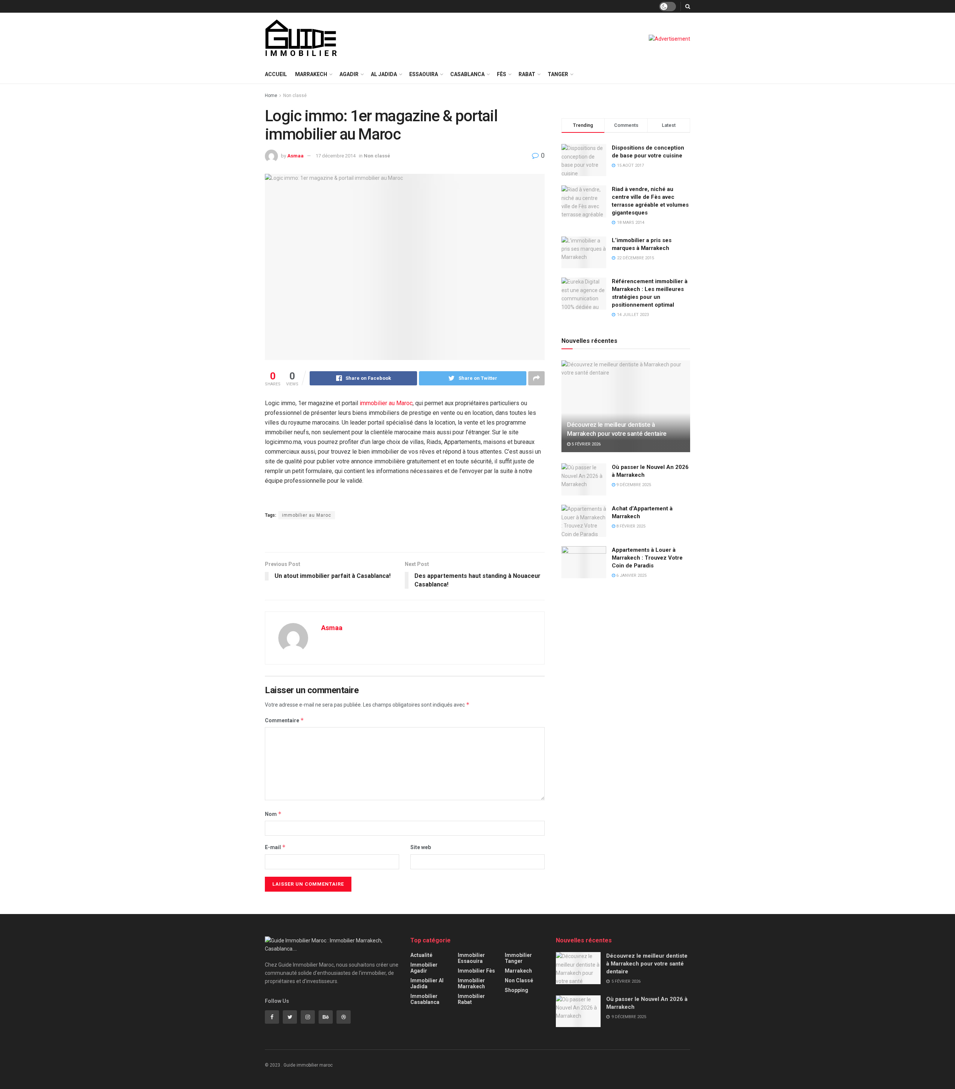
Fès (501, 74)
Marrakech (311, 74)
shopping (516, 990)
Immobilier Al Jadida (427, 983)
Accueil (276, 74)
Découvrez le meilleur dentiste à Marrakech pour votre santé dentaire (647, 963)
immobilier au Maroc (386, 403)
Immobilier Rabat (471, 999)
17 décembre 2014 (336, 156)
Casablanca (467, 74)
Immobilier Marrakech (471, 983)
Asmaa (295, 156)
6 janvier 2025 (630, 575)
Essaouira (423, 74)
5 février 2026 (585, 444)
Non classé (295, 95)
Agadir (348, 74)
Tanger (558, 74)
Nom (273, 813)
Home (271, 95)
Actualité (421, 955)
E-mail (275, 847)
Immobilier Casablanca (424, 999)
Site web (420, 847)
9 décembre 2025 (633, 484)
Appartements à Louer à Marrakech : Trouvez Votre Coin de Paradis (647, 558)
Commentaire (284, 720)
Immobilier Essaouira (471, 958)
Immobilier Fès (476, 971)
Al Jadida (384, 74)
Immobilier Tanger (518, 958)
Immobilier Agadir (424, 968)
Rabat (527, 74)
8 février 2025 (630, 526)
